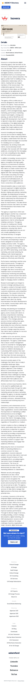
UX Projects (14, 591)
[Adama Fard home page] (14, 652)
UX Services (14, 578)
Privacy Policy (21, 680)
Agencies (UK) (14, 613)
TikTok (14, 674)
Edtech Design (14, 573)
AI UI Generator (14, 640)
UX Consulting (14, 576)
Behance (14, 670)
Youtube (14, 666)
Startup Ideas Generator (14, 637)
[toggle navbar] (25, 3)
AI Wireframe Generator (14, 643)
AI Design (14, 567)
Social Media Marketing (14, 603)
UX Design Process (14, 594)
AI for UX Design (14, 645)
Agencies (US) (14, 610)
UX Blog (14, 629)
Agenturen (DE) (14, 616)
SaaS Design (14, 570)
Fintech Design (14, 564)
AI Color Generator (14, 634)
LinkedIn (14, 662)
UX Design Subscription (14, 581)
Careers (14, 626)
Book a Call (6, 7)
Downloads (14, 631)
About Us (14, 597)
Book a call (14, 542)
